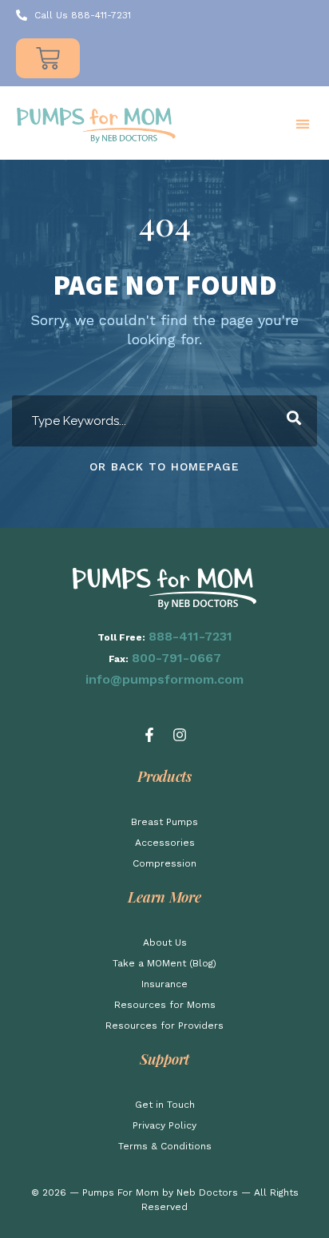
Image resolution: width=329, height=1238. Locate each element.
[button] (302, 124)
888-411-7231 (190, 636)
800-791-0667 (176, 657)
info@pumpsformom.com (164, 679)
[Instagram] (179, 735)
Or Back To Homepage (164, 466)
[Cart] (48, 58)
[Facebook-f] (149, 735)
